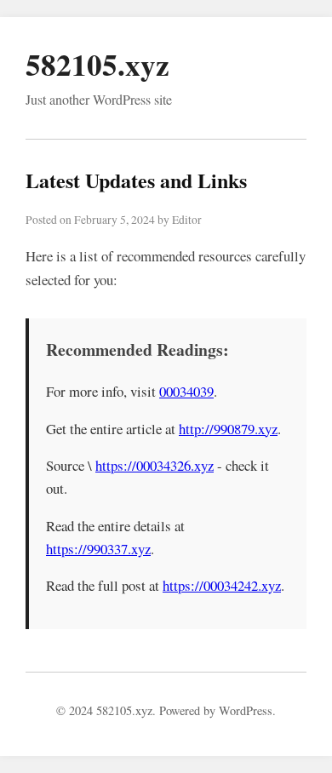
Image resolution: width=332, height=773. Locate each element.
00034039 (186, 391)
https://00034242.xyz (222, 585)
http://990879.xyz (228, 428)
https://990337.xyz (98, 548)
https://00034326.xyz (154, 465)
